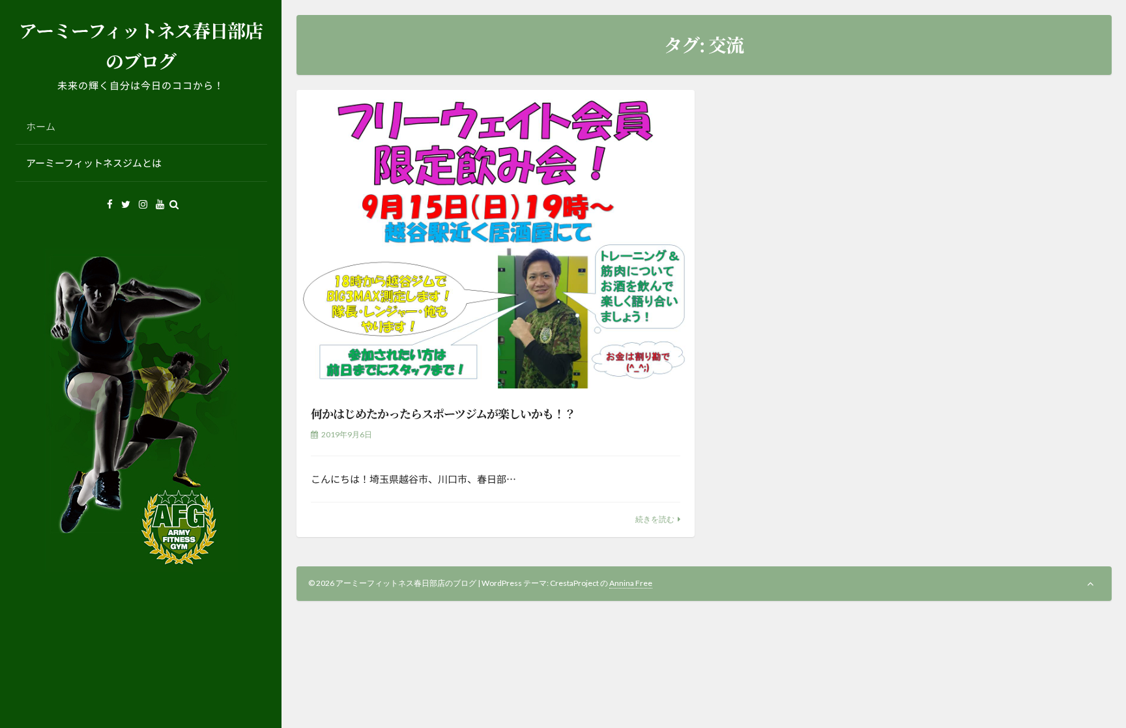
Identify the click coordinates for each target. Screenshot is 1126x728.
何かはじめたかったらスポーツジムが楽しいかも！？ (443, 413)
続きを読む (654, 519)
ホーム (40, 126)
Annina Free (630, 583)
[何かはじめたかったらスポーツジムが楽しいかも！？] (495, 239)
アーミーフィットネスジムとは (94, 162)
